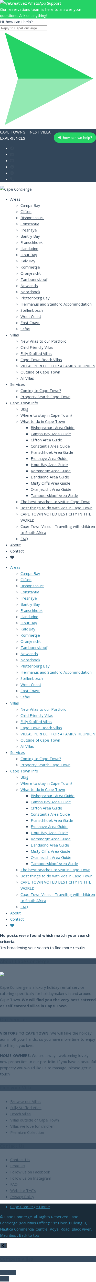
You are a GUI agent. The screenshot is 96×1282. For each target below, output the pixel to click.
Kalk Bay (27, 260)
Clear (4, 1278)
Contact (17, 551)
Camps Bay (30, 205)
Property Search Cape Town (45, 396)
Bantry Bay (30, 236)
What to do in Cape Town (42, 421)
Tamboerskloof (33, 279)
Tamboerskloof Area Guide (54, 495)
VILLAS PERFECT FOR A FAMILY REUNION (57, 365)
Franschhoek (31, 242)
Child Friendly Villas (36, 347)
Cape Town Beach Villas (41, 359)
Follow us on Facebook (30, 1171)
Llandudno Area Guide (50, 476)
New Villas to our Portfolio (43, 341)
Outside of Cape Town (40, 372)
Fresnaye (28, 230)
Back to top (29, 1235)
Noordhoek (30, 291)
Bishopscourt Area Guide (52, 427)
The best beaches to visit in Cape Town (55, 501)
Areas (15, 199)
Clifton (25, 211)
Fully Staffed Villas (36, 353)
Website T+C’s (23, 1190)
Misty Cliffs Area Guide (50, 483)
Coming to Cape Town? (40, 390)
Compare (8, 1272)
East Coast (30, 322)
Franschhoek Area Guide (52, 452)
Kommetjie (30, 267)
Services (17, 384)
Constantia (29, 223)
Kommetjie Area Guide (51, 470)
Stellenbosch (31, 310)
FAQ (24, 538)
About (15, 544)
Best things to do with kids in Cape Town (56, 507)
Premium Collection (27, 1132)
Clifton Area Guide (46, 439)
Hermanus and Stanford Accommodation (56, 304)
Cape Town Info (24, 402)
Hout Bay (28, 254)
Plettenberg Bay (35, 297)
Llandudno (29, 248)
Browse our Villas (25, 1101)
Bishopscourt (32, 217)
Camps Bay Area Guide (51, 433)
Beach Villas (20, 1113)
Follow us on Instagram (30, 1178)
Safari (25, 328)
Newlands (29, 285)
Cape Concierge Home (30, 1206)
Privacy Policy (22, 1196)
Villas (14, 334)
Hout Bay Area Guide (49, 464)
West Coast (30, 316)
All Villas (27, 378)
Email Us (17, 1165)
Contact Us (20, 1159)
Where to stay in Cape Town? (46, 415)
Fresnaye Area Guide (49, 458)
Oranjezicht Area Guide (51, 489)
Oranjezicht (30, 273)
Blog (24, 409)
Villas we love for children (32, 1126)
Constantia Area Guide (50, 446)
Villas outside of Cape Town (34, 1120)
